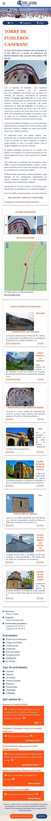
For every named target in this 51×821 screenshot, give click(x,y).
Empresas (10, 649)
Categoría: (9, 617)
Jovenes (10, 671)
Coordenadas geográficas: (16, 623)
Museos (9, 674)
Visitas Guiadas (13, 681)
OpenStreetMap (32, 283)
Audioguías (11, 658)
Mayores (10, 684)
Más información (23, 816)
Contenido (10, 690)
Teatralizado (11, 687)
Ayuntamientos (13, 655)
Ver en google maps (12, 295)
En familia (10, 677)
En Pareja (10, 661)
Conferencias (12, 646)
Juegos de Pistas (14, 642)
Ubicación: (9, 611)
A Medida (10, 693)
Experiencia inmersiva (16, 639)
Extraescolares (13, 652)
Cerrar (41, 816)
